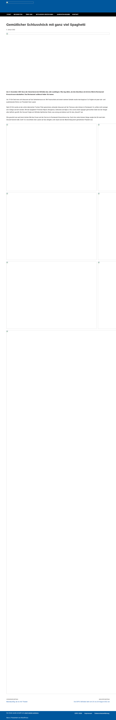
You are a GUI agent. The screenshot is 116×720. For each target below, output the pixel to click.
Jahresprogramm (63, 14)
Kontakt (75, 14)
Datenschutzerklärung (102, 713)
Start (9, 14)
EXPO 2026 (78, 713)
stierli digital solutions (31, 713)
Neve (8, 718)
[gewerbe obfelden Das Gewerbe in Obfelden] (20, 6)
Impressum (88, 713)
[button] (53, 14)
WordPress (24, 718)
